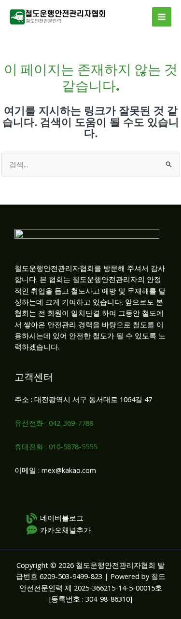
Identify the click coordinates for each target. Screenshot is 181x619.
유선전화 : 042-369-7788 (53, 423)
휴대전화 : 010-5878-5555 (55, 446)
